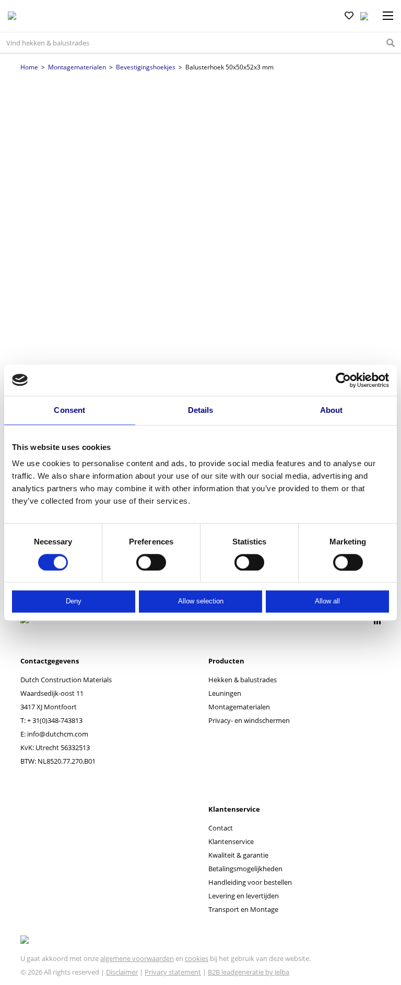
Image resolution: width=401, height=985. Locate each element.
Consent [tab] (69, 410)
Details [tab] (201, 410)
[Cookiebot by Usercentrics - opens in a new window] (343, 380)
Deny (73, 602)
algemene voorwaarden (137, 958)
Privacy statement (173, 972)
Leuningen (224, 693)
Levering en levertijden (243, 895)
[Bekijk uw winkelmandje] (364, 16)
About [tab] (331, 410)
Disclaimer (122, 972)
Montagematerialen (77, 67)
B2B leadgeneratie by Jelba (248, 972)
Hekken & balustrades (242, 679)
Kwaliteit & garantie (238, 855)
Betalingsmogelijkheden (245, 868)
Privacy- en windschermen (249, 720)
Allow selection (200, 602)
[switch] (151, 562)
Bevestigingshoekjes (145, 67)
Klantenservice (231, 841)
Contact (220, 828)
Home (29, 67)
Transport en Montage (243, 909)
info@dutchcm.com (57, 734)
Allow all (327, 602)
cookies (196, 958)
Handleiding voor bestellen (250, 882)
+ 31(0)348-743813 (54, 720)
